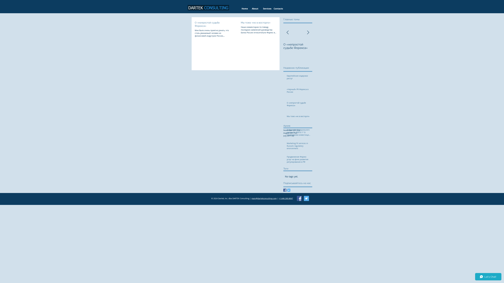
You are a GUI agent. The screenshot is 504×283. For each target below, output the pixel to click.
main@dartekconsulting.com (264, 198)
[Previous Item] (287, 33)
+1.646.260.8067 (286, 198)
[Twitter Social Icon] (306, 198)
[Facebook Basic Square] (284, 190)
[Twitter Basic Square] (288, 190)
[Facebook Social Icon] (299, 198)
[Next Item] (308, 33)
